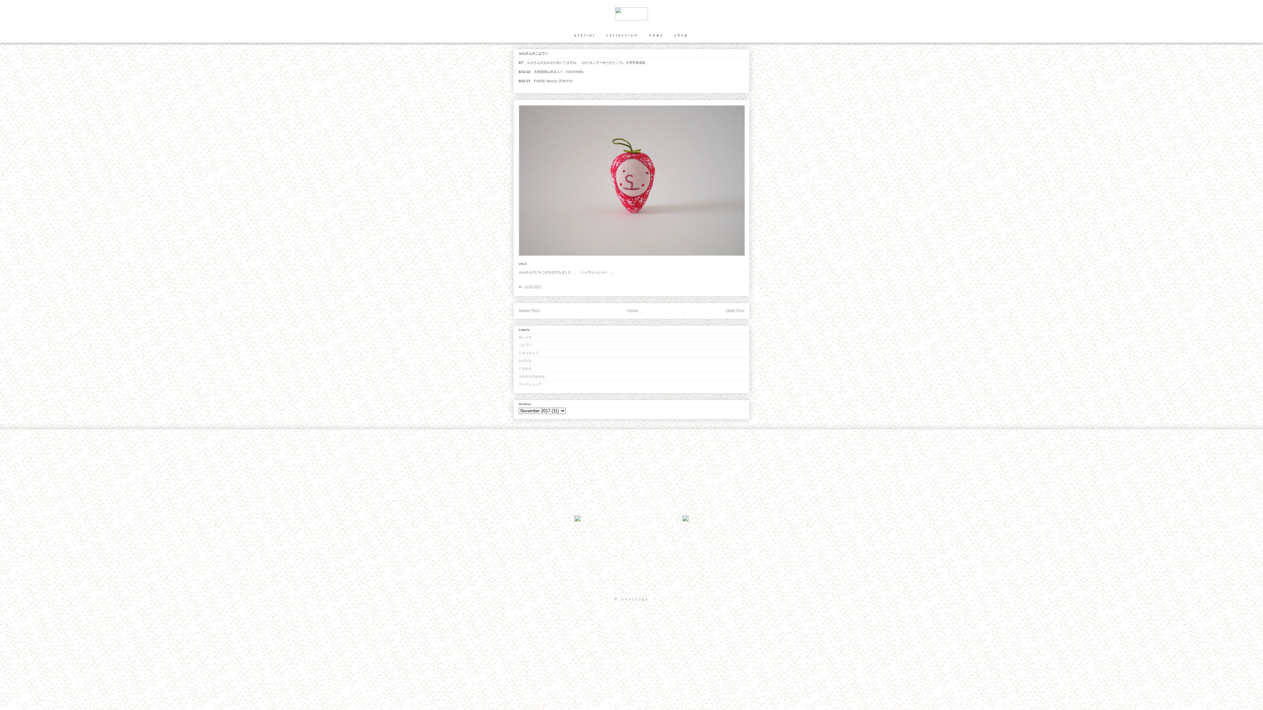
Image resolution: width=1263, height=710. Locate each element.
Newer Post (529, 311)
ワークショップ (530, 384)
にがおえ (525, 368)
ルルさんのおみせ (532, 376)
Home (632, 311)
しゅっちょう (528, 353)
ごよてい (525, 345)
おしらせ (525, 337)
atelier (585, 35)
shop (681, 35)
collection (622, 35)
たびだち (525, 360)
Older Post (735, 311)
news (656, 35)
